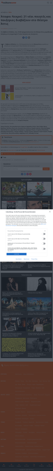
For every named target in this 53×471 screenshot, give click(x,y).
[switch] (43, 234)
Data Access (26, 259)
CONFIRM (16, 254)
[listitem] (26, 231)
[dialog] (26, 235)
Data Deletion (19, 259)
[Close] (50, 212)
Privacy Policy (34, 259)
